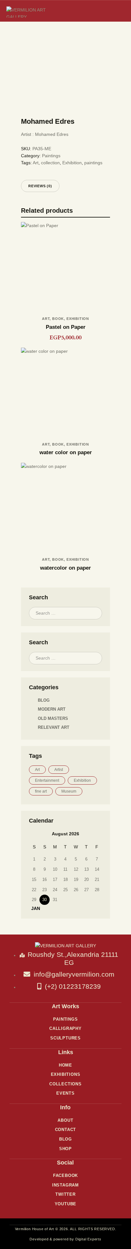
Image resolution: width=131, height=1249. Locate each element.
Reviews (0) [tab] (40, 186)
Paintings (51, 155)
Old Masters (53, 718)
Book (58, 319)
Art (35, 162)
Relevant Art (53, 727)
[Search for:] (65, 613)
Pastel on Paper (66, 327)
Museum (68, 791)
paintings (93, 162)
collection (50, 162)
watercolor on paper (65, 568)
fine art (41, 791)
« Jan (33, 908)
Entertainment (47, 780)
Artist (58, 769)
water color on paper (65, 452)
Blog (44, 700)
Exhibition (72, 162)
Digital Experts (88, 1239)
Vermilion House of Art (34, 1229)
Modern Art (52, 709)
